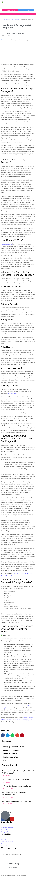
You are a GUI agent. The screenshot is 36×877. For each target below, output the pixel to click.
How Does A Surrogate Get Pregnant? (16, 26)
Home (3, 19)
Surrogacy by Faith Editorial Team (14, 33)
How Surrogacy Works (14, 19)
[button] (26, 4)
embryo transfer (13, 393)
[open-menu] (33, 4)
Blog (7, 19)
